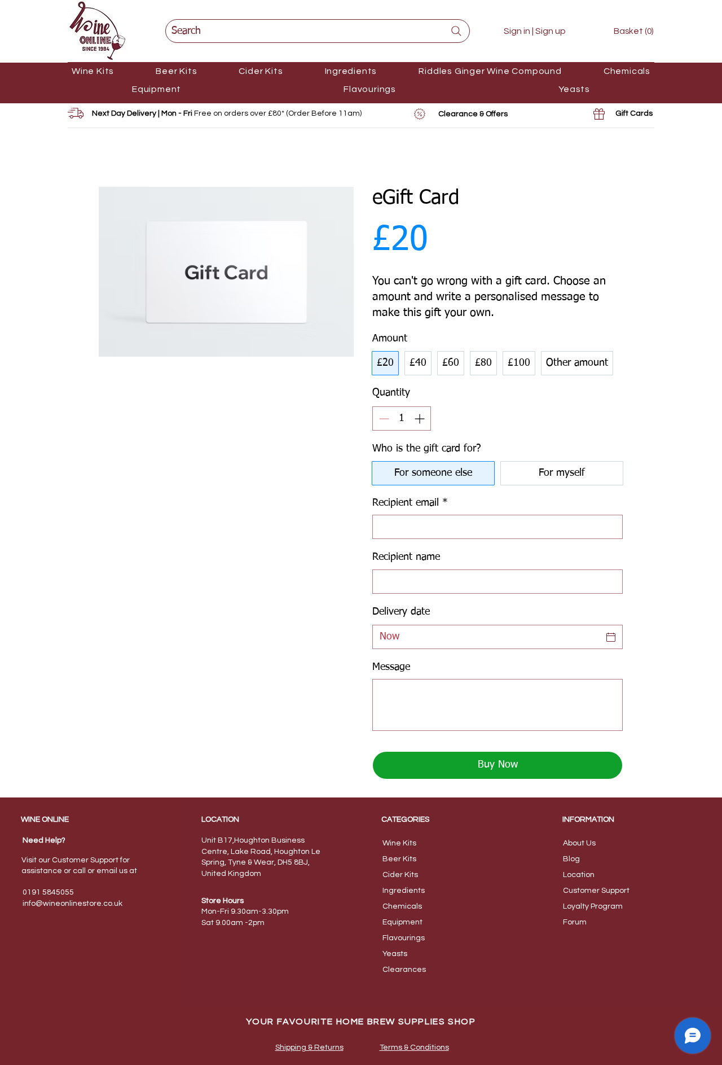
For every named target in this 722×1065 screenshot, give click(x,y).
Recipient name (406, 557)
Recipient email (410, 503)
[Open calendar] (611, 637)
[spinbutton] (401, 418)
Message (391, 667)
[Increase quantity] (420, 418)
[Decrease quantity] (382, 418)
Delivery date (401, 612)
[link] (625, 31)
